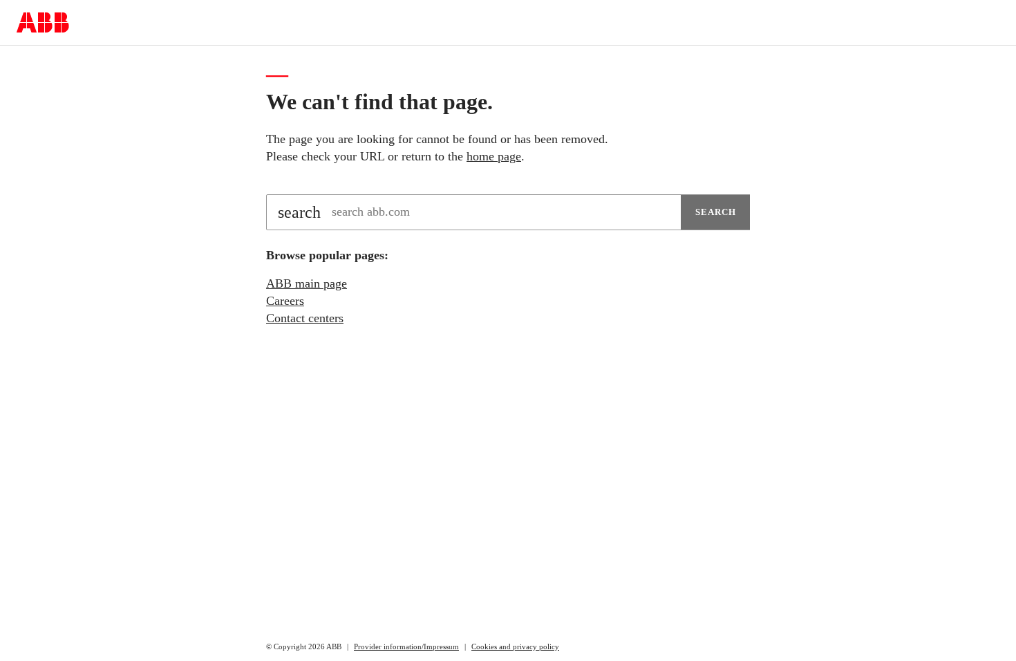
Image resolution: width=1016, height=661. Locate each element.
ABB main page (306, 283)
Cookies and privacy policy (515, 646)
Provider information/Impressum (406, 646)
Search (715, 212)
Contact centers (305, 318)
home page (494, 156)
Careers (285, 301)
